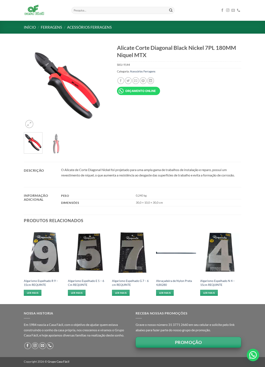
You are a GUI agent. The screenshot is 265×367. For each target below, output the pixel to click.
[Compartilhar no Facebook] (120, 80)
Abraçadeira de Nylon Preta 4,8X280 (174, 282)
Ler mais (33, 292)
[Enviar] (170, 10)
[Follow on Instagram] (227, 10)
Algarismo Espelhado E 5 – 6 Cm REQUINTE (86, 282)
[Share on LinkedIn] (150, 80)
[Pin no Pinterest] (143, 80)
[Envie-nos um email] (233, 10)
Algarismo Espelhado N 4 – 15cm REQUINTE (217, 282)
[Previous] (31, 85)
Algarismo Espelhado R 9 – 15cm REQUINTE (41, 282)
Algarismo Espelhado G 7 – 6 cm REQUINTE (130, 282)
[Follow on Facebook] (222, 10)
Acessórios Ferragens (89, 27)
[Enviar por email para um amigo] (135, 80)
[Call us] (238, 10)
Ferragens (51, 27)
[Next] (103, 85)
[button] (29, 124)
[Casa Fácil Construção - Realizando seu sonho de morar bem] (44, 10)
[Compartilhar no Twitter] (128, 80)
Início (30, 27)
